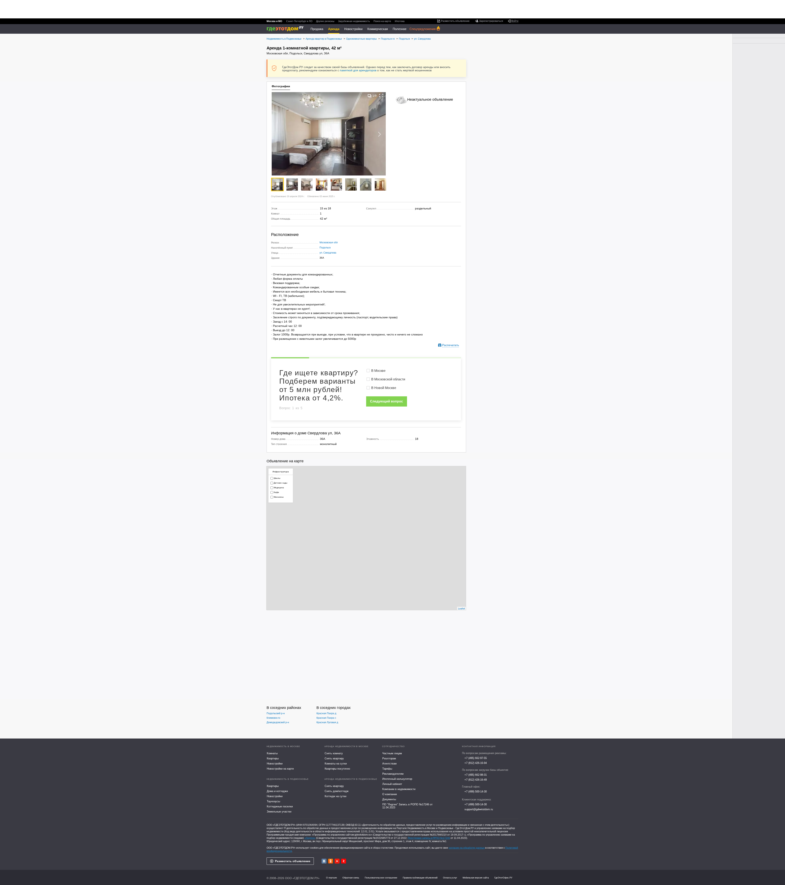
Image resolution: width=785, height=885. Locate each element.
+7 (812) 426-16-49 (475, 779)
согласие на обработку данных (467, 847)
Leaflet (461, 608)
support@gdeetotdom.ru (478, 809)
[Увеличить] (381, 95)
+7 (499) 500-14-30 (475, 791)
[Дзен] (343, 861)
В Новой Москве (383, 388)
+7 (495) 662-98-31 (475, 774)
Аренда (333, 29)
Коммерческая (377, 29)
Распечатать (450, 345)
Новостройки (353, 29)
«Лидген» (309, 838)
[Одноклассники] (330, 861)
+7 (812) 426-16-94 (475, 762)
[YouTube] (337, 861)
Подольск (325, 247)
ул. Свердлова (328, 252)
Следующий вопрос (386, 401)
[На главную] (286, 28)
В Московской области (388, 379)
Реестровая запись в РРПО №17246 (429, 838)
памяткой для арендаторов (358, 70)
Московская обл (329, 242)
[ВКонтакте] (324, 861)
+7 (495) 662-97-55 (475, 758)
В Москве (378, 370)
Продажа (317, 29)
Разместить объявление (292, 861)
